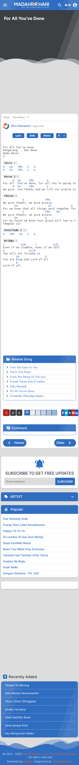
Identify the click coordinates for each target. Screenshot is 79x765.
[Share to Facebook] (63, 413)
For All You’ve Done (22, 391)
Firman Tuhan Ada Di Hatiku (27, 381)
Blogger (28, 761)
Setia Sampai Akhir (16, 725)
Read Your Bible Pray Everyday (23, 549)
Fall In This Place (20, 372)
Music (47, 135)
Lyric (18, 135)
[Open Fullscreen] (6, 412)
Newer (19, 443)
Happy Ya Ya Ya (14, 531)
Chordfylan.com (62, 761)
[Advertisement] (39, 70)
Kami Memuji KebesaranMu (22, 693)
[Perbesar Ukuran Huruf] (13, 413)
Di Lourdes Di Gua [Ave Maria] (23, 537)
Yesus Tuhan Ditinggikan (20, 701)
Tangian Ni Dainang (17, 685)
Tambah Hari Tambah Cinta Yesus (25, 555)
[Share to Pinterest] (73, 413)
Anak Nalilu (10, 567)
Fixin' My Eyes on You (24, 367)
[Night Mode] (67, 5)
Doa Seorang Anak (15, 518)
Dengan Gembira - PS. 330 (21, 573)
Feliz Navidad (18, 386)
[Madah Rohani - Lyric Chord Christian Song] (31, 5)
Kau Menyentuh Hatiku (19, 733)
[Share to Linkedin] (76, 413)
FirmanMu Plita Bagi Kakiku (27, 396)
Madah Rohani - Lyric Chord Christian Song (49, 753)
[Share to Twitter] (66, 413)
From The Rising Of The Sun (28, 376)
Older (60, 443)
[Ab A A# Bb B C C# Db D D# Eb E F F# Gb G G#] (61, 135)
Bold (32, 135)
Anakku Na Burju (14, 561)
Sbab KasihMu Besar (17, 543)
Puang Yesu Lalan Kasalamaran (24, 524)
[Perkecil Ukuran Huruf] (19, 413)
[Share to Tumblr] (70, 413)
